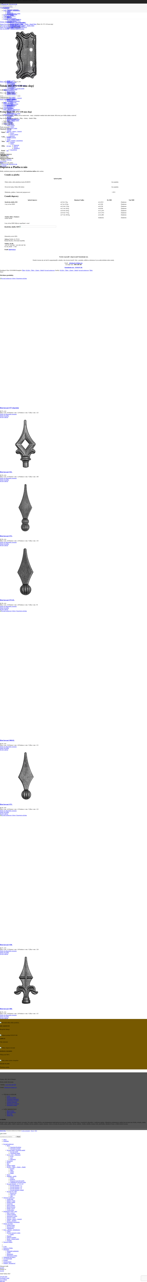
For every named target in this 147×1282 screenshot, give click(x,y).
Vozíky (9, 139)
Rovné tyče (13, 1193)
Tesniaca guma (14, 104)
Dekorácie (13, 1159)
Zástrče (12, 127)
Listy (11, 1158)
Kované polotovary (9, 24)
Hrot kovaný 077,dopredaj (9, 408)
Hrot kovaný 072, (6, 536)
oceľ (7, 155)
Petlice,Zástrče (11, 125)
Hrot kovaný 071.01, (7, 600)
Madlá (12, 1173)
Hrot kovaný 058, (6, 945)
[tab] (75, 102)
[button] (4, 415)
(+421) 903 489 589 (10, 1084)
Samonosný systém (12, 128)
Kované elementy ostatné (17, 1190)
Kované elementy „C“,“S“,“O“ (15, 1184)
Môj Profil (9, 1114)
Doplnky (12, 142)
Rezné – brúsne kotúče (13, 120)
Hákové (16, 146)
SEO (36, 1130)
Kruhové (12, 1179)
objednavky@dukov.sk (10, 1087)
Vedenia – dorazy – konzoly (14, 131)
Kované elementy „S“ (16, 1188)
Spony (8, 1174)
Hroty (8, 17)
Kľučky (12, 1168)
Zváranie (9, 1240)
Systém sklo (10, 1199)
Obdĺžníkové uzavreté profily (18, 1182)
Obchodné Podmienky (13, 1099)
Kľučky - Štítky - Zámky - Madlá (24, 24)
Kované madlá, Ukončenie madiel (16, 1150)
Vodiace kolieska (11, 137)
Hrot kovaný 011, (6, 472)
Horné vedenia (14, 134)
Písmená (9, 117)
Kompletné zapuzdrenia (13, 101)
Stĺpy (11, 1196)
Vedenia (9, 130)
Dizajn (32, 1130)
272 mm (8, 137)
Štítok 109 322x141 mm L (7, 81)
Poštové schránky (11, 18)
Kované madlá (14, 1151)
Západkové (17, 148)
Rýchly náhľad (4, 417)
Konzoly (12, 136)
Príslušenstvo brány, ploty (10, 114)
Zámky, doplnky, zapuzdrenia (15, 140)
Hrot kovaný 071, (6, 804)
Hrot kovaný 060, (6, 1009)
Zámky (12, 143)
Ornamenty (10, 1161)
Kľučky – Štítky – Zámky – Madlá (16, 1167)
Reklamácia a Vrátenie (13, 1103)
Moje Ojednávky (11, 1112)
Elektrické (16, 145)
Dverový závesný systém (13, 13)
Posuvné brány (11, 106)
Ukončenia (10, 1204)
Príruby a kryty (11, 1208)
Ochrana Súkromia (12, 1102)
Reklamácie (10, 1254)
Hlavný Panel (10, 1111)
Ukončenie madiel (15, 1153)
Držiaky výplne (11, 1200)
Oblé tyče (12, 1194)
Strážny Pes (10, 1115)
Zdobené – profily (12, 1176)
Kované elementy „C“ (16, 1185)
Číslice (8, 12)
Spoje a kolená (11, 83)
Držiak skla (13, 102)
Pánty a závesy (11, 92)
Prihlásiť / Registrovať (9, 1263)
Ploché (12, 1178)
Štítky (35, 24)
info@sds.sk (12, 249)
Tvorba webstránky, (25, 1130)
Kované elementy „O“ (16, 1187)
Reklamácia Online (12, 1105)
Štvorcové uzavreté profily (17, 88)
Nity (8, 1164)
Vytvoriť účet (3, 1276)
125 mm (8, 146)
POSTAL (9, 159)
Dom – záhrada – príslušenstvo (11, 10)
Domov (2, 24)
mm (7, 132)
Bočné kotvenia (11, 1207)
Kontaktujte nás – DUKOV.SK (73, 267)
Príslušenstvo (10, 108)
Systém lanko (10, 88)
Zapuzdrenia (13, 150)
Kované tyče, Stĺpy (12, 1191)
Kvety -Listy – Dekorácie (14, 1155)
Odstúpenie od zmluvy (13, 1100)
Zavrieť (2, 1267)
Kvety (12, 1156)
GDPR (9, 1252)
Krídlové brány (11, 1225)
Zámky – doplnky (11, 1220)
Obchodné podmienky (13, 1251)
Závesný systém (11, 1217)
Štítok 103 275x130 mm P (7, 27)
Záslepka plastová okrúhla (17, 29)
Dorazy (12, 133)
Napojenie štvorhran (15, 1147)
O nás (8, 1096)
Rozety (9, 1162)
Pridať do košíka (5, 97)
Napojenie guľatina (15, 1148)
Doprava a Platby (11, 1097)
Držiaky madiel (11, 1165)
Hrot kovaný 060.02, (7, 740)
